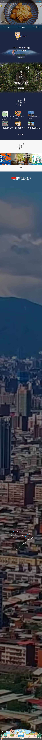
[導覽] (40, 1)
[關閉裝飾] (21, 736)
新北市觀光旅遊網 (3, 1)
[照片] (6, 22)
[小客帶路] (1, 739)
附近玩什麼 (22, 738)
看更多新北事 (20, 134)
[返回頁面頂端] (40, 739)
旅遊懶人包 (24, 36)
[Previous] (1, 156)
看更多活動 (21, 167)
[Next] (41, 156)
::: (0, 45)
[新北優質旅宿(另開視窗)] (20, 159)
